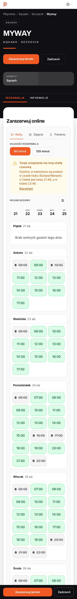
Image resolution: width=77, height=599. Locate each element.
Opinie (34, 142)
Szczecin (37, 14)
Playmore (9, 14)
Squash (23, 14)
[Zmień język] (69, 4)
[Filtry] (62, 233)
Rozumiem (26, 221)
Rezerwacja (15, 142)
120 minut (43, 183)
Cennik (50, 142)
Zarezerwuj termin (21, 103)
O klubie (68, 142)
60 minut (20, 183)
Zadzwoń (56, 103)
